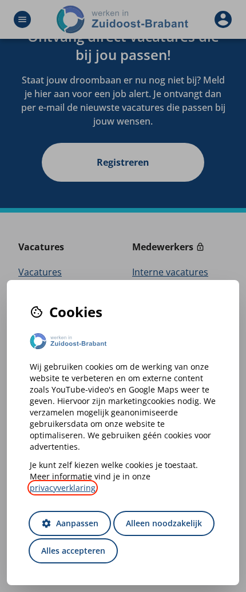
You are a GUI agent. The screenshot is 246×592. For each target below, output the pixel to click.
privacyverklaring (63, 487)
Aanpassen (69, 523)
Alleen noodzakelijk (164, 523)
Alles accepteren (73, 550)
